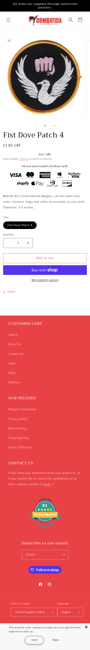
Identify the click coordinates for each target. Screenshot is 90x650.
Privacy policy (17, 419)
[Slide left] (35, 126)
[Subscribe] (63, 555)
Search (13, 335)
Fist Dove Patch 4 (20, 225)
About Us (14, 344)
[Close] (86, 627)
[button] (8, 19)
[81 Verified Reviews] (45, 529)
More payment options (45, 280)
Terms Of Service (20, 447)
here (47, 484)
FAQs (11, 373)
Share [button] (11, 291)
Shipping (23, 159)
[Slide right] (54, 126)
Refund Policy (17, 428)
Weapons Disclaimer (22, 409)
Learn (12, 363)
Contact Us (15, 354)
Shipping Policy (18, 438)
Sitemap (13, 382)
